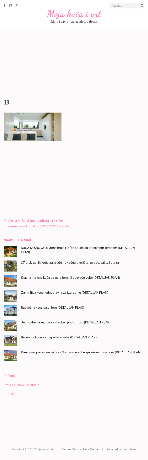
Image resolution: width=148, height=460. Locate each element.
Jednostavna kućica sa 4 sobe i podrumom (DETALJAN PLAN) (66, 322)
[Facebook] (4, 5)
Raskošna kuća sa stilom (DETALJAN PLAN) (52, 307)
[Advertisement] (74, 63)
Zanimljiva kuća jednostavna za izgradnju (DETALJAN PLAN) (64, 292)
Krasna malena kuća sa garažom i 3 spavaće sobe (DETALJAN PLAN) (70, 277)
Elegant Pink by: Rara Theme (80, 449)
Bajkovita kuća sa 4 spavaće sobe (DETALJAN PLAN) (59, 337)
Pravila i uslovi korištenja (21, 385)
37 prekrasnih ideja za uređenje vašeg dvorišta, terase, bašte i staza (70, 262)
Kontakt (9, 394)
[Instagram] (10, 5)
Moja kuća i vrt (74, 13)
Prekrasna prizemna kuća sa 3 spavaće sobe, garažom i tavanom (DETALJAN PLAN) (81, 352)
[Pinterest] (17, 5)
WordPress (130, 449)
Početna (10, 376)
